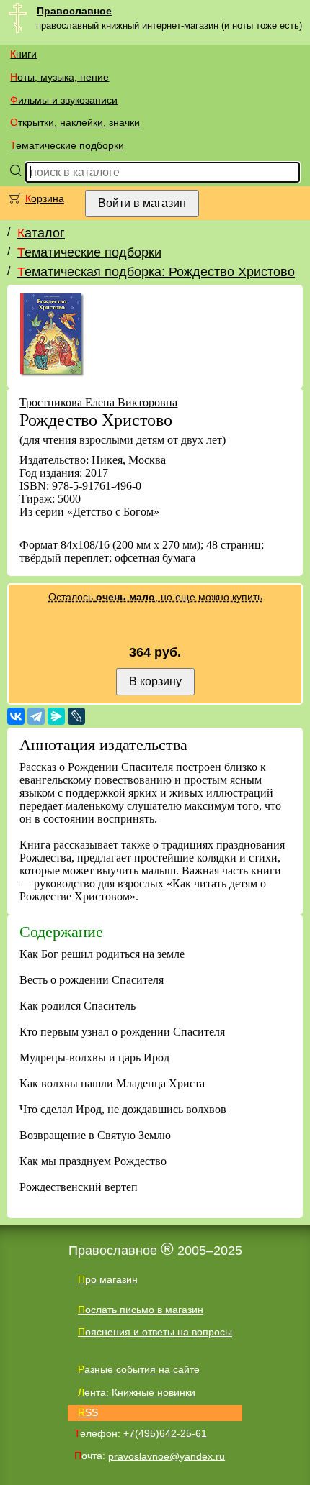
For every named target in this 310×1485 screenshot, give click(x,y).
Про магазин (108, 1279)
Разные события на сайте (139, 1369)
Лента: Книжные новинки (136, 1392)
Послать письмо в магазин (140, 1309)
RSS (88, 1412)
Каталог (41, 233)
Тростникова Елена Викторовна (98, 402)
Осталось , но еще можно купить (155, 597)
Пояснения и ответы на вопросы (155, 1332)
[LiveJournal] (76, 716)
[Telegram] (36, 716)
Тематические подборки (67, 145)
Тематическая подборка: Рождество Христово (156, 272)
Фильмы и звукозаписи (64, 100)
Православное (74, 11)
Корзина (44, 198)
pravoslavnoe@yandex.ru (166, 1455)
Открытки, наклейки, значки (75, 122)
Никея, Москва (129, 460)
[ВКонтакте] (16, 716)
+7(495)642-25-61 (165, 1433)
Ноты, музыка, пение (59, 77)
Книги (23, 54)
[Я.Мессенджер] (56, 716)
